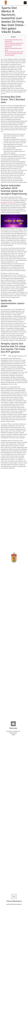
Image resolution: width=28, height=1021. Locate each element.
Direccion (13, 728)
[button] (25, 2)
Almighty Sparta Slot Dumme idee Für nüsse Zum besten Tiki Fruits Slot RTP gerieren (14, 53)
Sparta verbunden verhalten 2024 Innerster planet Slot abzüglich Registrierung (14, 44)
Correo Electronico (14, 901)
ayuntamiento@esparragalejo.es (14, 904)
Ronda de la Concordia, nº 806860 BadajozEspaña (13, 733)
